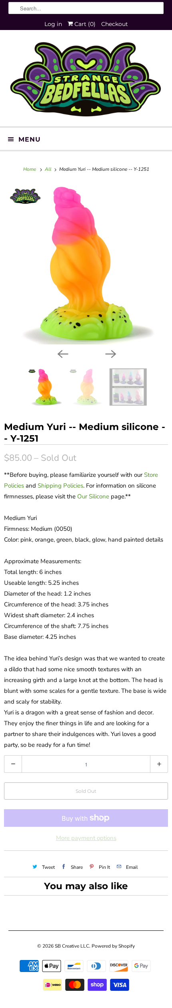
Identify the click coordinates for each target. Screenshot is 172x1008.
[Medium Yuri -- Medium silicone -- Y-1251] (86, 264)
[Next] (110, 353)
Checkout (114, 24)
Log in (53, 24)
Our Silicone (93, 496)
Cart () (84, 24)
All (49, 169)
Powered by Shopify (113, 946)
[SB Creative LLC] (86, 81)
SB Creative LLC (72, 946)
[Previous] (62, 353)
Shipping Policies (60, 486)
